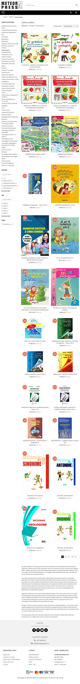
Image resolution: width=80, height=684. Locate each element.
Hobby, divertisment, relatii (10, 79)
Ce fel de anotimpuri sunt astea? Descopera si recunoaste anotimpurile (35, 309)
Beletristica (5, 39)
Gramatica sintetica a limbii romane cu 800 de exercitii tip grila (35, 259)
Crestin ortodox (6, 57)
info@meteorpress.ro (41, 643)
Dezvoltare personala (8, 61)
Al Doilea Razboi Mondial (9, 30)
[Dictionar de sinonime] (35, 472)
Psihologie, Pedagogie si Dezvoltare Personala (9, 144)
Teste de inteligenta (8, 163)
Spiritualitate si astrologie (9, 156)
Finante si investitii (7, 70)
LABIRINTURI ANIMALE (65, 154)
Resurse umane (6, 150)
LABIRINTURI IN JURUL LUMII (35, 154)
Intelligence (5, 81)
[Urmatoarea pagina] (75, 557)
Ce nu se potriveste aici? (65, 258)
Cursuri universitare (8, 59)
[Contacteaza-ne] (71, 12)
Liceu (3, 108)
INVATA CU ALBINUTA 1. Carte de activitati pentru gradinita (65, 107)
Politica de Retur (34, 657)
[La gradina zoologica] (65, 48)
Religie (4, 147)
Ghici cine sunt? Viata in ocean (35, 341)
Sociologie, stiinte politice (9, 154)
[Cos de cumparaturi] (76, 12)
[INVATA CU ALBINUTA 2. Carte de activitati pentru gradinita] (35, 89)
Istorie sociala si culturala (9, 103)
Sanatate (4, 152)
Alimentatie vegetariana (9, 32)
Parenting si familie (7, 124)
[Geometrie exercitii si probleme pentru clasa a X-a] (35, 394)
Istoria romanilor (7, 90)
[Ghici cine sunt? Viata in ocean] (35, 328)
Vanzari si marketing (8, 165)
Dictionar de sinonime (35, 496)
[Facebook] (34, 630)
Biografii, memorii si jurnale (10, 44)
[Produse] (3, 13)
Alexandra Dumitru (9, 183)
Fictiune (4, 68)
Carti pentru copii (7, 54)
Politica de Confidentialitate (11, 659)
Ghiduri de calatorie (8, 75)
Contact (5, 664)
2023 (4, 208)
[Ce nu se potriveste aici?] (65, 235)
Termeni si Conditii (9, 657)
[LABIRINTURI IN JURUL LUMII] (35, 134)
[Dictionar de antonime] (65, 472)
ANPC (30, 662)
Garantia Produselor (35, 659)
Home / (6, 17)
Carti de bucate (6, 52)
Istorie (4, 93)
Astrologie (5, 37)
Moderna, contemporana (9, 121)
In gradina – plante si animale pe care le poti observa (35, 66)
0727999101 (41, 640)
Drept (3, 66)
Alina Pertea (7, 188)
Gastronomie (6, 72)
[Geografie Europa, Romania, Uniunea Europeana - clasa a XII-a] (65, 328)
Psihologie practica (7, 139)
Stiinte (4, 159)
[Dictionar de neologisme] (35, 526)
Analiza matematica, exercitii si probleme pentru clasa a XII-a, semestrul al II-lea (65, 408)
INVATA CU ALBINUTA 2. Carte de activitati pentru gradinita (35, 107)
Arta (3, 35)
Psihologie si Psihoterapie (9, 141)
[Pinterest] (38, 630)
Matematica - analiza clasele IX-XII (65, 374)
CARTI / (11, 17)
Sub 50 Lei (6, 224)
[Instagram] (46, 630)
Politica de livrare (8, 662)
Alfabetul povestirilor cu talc (65, 205)
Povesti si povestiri (7, 126)
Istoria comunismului (8, 88)
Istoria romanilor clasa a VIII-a (35, 374)
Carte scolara (6, 50)
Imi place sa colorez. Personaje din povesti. (65, 309)
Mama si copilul (6, 115)
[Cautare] (76, 5)
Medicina (4, 119)
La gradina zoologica (65, 65)
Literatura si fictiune (8, 112)
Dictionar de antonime (65, 496)
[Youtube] (42, 630)
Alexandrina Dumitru (9, 186)
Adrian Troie (7, 181)
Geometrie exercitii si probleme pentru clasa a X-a (35, 408)
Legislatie (4, 106)
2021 (4, 213)
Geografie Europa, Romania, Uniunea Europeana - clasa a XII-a (65, 342)
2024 (4, 206)
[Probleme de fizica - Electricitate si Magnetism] (35, 428)
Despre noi (6, 655)
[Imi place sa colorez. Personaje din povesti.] (65, 287)
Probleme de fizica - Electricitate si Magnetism (35, 441)
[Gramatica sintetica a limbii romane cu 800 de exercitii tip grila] (35, 235)
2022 (4, 211)
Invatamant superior (8, 86)
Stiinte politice (6, 161)
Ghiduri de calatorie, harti (9, 77)
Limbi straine (6, 110)
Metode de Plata (34, 655)
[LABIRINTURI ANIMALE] (65, 134)
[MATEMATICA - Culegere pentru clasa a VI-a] (65, 428)
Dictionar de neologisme (35, 548)
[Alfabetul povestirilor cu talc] (65, 183)
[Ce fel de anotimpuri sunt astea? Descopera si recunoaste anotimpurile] (35, 287)
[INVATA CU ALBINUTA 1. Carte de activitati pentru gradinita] (65, 89)
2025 (4, 203)
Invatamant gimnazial (8, 84)
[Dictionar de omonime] (65, 526)
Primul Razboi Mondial (9, 128)
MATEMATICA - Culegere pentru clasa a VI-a (65, 441)
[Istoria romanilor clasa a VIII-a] (35, 361)
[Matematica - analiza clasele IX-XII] (65, 361)
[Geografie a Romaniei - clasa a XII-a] (35, 183)
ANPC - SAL (32, 664)
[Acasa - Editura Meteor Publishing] (12, 5)
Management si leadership (10, 117)
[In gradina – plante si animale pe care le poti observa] (35, 48)
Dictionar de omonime (65, 548)
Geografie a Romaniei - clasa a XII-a (35, 205)
